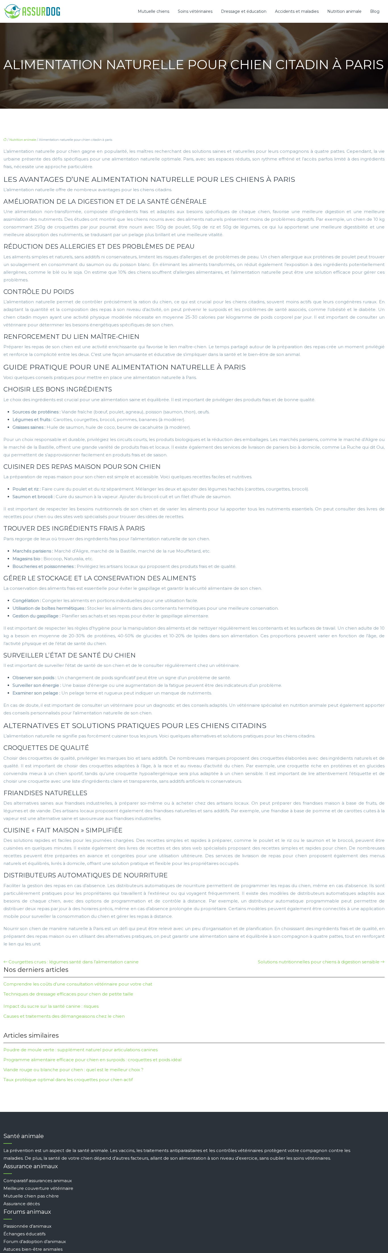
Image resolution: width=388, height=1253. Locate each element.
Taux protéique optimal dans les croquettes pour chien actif (68, 1079)
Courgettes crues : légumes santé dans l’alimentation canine (74, 962)
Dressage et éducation (243, 11)
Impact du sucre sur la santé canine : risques (51, 1006)
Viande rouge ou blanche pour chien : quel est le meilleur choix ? (73, 1069)
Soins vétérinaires (195, 11)
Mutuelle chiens (153, 11)
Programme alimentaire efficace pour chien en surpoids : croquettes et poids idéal (92, 1059)
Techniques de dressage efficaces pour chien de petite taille (68, 994)
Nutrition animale (344, 11)
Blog (374, 11)
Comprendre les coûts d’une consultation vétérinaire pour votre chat (77, 984)
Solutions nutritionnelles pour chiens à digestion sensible (318, 962)
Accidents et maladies (297, 11)
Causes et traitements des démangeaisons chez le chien (64, 1016)
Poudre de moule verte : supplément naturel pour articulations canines (80, 1049)
